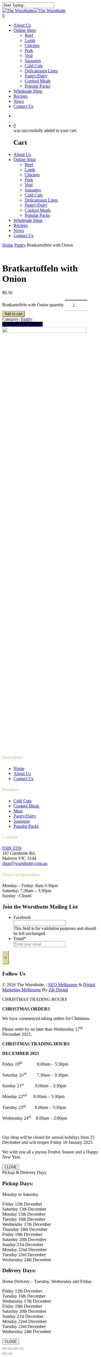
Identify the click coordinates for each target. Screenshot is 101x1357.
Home (7, 245)
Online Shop (24, 30)
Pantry (20, 245)
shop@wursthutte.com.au (24, 863)
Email (19, 938)
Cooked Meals (37, 81)
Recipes (20, 96)
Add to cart (13, 314)
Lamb (30, 40)
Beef (29, 35)
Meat (17, 811)
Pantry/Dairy (36, 75)
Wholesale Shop (27, 91)
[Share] (15, 1348)
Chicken (32, 45)
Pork (29, 50)
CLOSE (10, 1167)
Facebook (22, 917)
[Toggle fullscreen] (10, 1348)
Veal (29, 55)
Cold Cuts (34, 65)
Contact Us (23, 106)
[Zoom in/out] (4, 1348)
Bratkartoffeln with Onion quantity (33, 304)
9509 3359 (11, 848)
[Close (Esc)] (21, 1348)
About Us (22, 25)
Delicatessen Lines (41, 70)
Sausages (33, 60)
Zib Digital (58, 989)
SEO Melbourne (62, 984)
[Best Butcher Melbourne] (34, 10)
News (18, 101)
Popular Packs (37, 86)
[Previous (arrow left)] (4, 1353)
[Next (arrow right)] (10, 1353)
